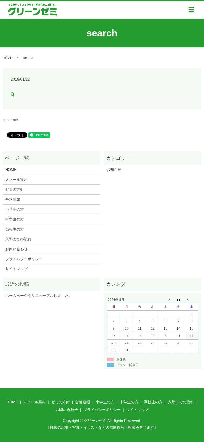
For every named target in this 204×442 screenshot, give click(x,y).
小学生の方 (14, 209)
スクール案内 (16, 179)
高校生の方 (14, 229)
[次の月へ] (191, 299)
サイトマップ (16, 269)
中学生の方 (14, 219)
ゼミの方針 (14, 189)
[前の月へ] (165, 299)
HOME (7, 58)
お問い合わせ (16, 249)
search (12, 120)
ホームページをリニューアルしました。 (38, 295)
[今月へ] (178, 299)
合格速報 (12, 199)
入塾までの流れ (18, 239)
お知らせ (114, 169)
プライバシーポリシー (23, 259)
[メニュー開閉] (191, 9)
